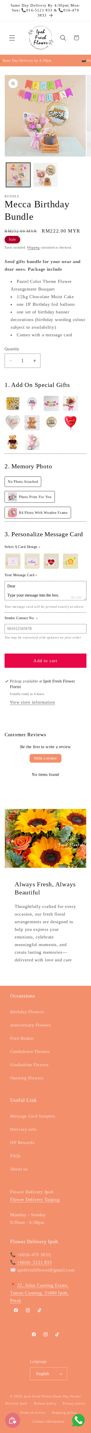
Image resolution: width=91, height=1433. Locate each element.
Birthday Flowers (27, 1011)
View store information (32, 702)
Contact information (48, 1421)
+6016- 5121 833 (34, 1262)
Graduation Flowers (29, 1064)
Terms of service (32, 1412)
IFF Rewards (22, 1142)
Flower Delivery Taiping (35, 1199)
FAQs (15, 1155)
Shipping (33, 247)
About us (19, 1169)
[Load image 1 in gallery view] (18, 175)
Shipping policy (64, 1412)
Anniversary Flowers (30, 1025)
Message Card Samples (32, 1116)
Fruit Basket (22, 1038)
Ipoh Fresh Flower (38, 1396)
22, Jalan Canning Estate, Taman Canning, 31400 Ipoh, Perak (39, 1293)
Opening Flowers (26, 1078)
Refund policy (45, 1403)
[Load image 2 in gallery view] (45, 175)
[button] (12, 38)
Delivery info (23, 1129)
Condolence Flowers (30, 1051)
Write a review (45, 758)
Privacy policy (74, 1403)
